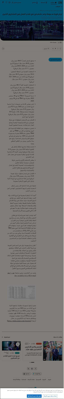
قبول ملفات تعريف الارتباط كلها (34, 396)
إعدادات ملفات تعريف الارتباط (50, 396)
